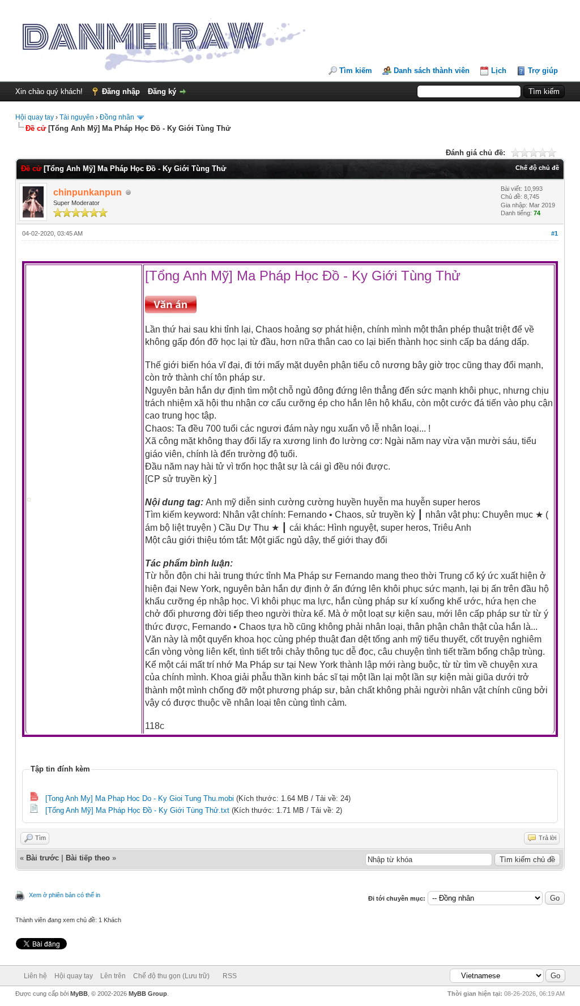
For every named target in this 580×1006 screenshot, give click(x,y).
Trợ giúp (543, 70)
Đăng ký (162, 91)
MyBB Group (148, 993)
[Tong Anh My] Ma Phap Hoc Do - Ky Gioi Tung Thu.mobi (139, 798)
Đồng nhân (117, 117)
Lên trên (113, 976)
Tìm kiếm (355, 70)
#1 (554, 233)
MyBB (79, 993)
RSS (230, 976)
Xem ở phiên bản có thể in (64, 895)
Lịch (498, 70)
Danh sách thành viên (432, 70)
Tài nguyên (76, 117)
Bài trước (42, 858)
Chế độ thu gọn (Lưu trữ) (171, 976)
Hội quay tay (34, 117)
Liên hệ (35, 976)
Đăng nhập (121, 91)
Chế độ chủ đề (537, 167)
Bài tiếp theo (88, 858)
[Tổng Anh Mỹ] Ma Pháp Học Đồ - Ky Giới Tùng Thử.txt (137, 810)
